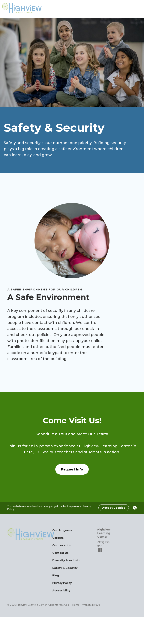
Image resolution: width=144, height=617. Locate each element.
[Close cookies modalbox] (135, 508)
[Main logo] (30, 534)
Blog (55, 575)
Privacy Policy (62, 582)
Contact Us (60, 552)
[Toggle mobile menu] (138, 9)
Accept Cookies (113, 507)
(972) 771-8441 (103, 543)
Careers (58, 537)
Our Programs (62, 530)
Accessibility (61, 590)
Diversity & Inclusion (66, 560)
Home (76, 604)
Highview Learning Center (103, 533)
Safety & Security (64, 567)
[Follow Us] (99, 551)
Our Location (61, 545)
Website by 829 (91, 604)
